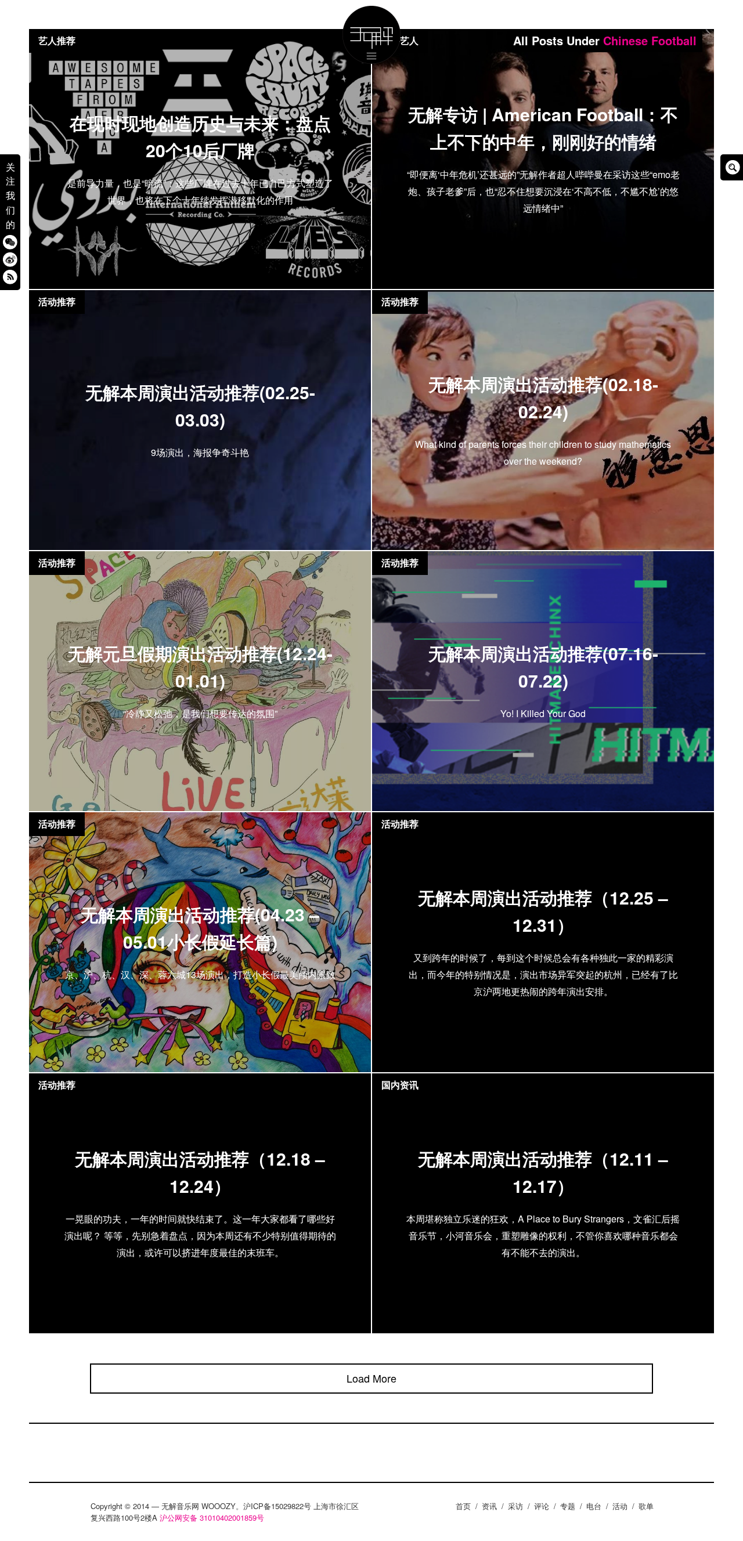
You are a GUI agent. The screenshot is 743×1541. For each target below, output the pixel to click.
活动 (619, 1505)
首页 (463, 1505)
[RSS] (10, 276)
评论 (541, 1505)
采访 (515, 1505)
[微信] (10, 241)
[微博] (10, 259)
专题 (567, 1505)
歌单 (646, 1505)
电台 (593, 1505)
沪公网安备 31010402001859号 (212, 1517)
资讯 (489, 1505)
